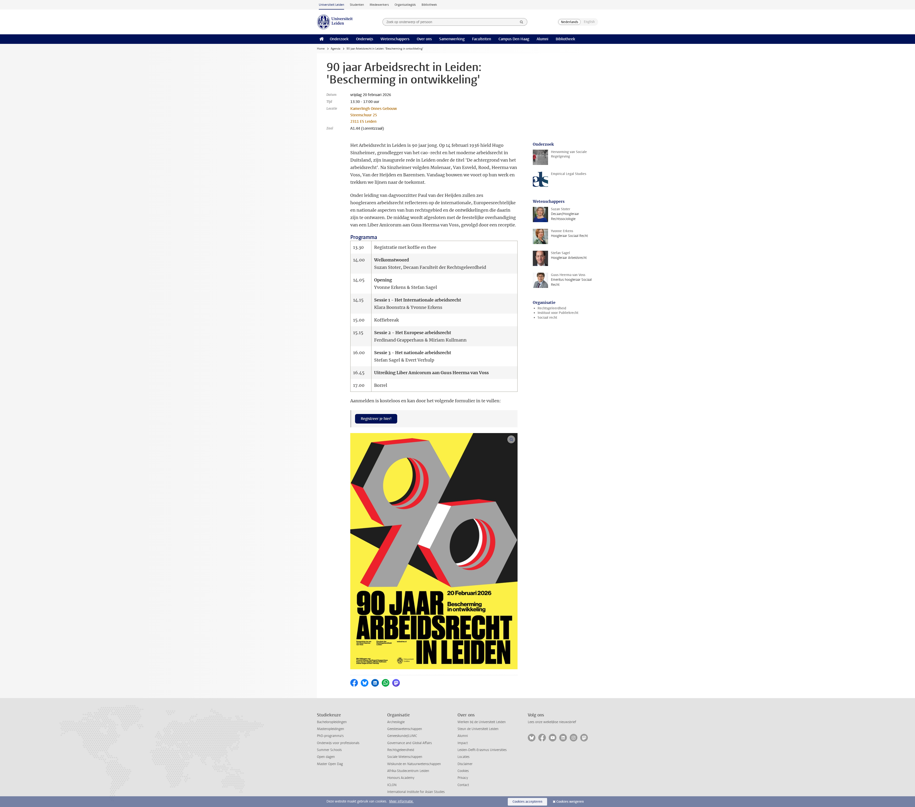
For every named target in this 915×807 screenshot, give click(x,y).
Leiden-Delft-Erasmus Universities (482, 750)
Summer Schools (329, 750)
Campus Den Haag (513, 38)
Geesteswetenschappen (404, 729)
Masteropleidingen (330, 729)
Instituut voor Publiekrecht (558, 313)
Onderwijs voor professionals (338, 743)
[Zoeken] (521, 22)
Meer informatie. (401, 801)
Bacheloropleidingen (332, 722)
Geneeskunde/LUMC (402, 736)
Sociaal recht (547, 317)
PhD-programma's (330, 736)
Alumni (542, 38)
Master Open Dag (330, 764)
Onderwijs (364, 38)
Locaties (463, 757)
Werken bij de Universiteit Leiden (482, 722)
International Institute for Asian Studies (416, 792)
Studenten (357, 5)
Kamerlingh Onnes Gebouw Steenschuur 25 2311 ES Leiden (373, 115)
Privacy (463, 778)
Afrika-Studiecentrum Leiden (408, 771)
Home (321, 49)
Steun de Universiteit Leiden (478, 729)
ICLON (391, 785)
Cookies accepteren (527, 801)
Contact (463, 785)
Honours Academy (400, 778)
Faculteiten (481, 38)
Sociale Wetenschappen (404, 757)
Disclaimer (465, 764)
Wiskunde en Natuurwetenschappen (414, 764)
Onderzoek (339, 38)
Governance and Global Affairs (409, 743)
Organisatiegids (405, 5)
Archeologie (396, 722)
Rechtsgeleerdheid (552, 308)
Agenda (335, 49)
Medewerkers (379, 5)
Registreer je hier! (376, 418)
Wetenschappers (395, 38)
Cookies (463, 771)
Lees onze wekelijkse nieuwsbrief (552, 722)
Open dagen (326, 757)
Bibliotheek (429, 5)
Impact (463, 743)
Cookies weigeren (570, 801)
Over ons (424, 38)
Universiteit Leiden (331, 5)
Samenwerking (452, 38)
